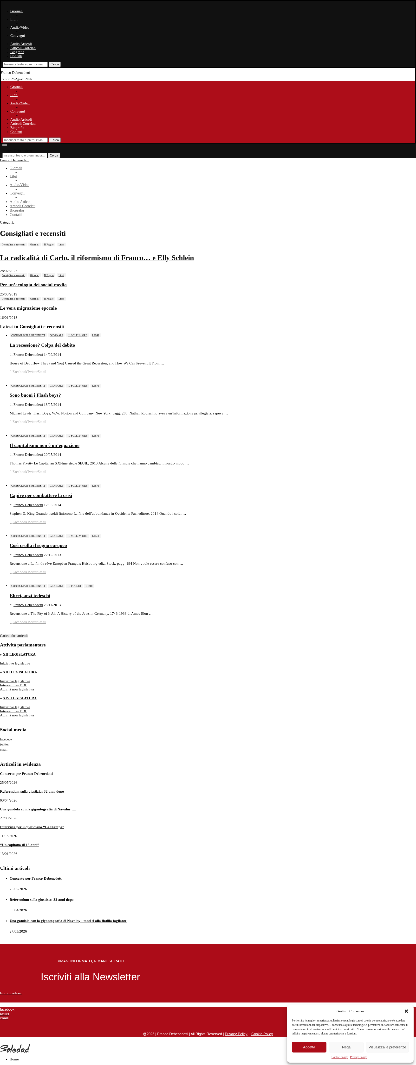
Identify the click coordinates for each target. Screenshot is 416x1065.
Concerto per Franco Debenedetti (26, 774)
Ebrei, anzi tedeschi (30, 595)
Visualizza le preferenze (387, 1047)
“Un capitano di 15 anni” (19, 845)
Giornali (16, 11)
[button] (406, 1011)
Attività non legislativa (17, 689)
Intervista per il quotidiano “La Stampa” (32, 827)
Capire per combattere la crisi (41, 495)
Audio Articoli (21, 44)
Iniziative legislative (15, 663)
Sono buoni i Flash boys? (35, 395)
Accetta (309, 1047)
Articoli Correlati (23, 48)
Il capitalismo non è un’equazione (44, 445)
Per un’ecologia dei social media (33, 284)
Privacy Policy (358, 1057)
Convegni (17, 36)
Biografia (17, 52)
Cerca (55, 64)
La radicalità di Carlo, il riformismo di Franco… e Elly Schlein (97, 258)
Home (14, 1059)
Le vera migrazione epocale (28, 308)
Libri (14, 19)
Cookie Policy (340, 1057)
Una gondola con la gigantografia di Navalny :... (38, 809)
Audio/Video (20, 27)
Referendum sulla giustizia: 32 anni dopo (32, 791)
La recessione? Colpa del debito (42, 345)
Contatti (16, 56)
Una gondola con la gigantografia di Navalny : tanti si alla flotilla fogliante (68, 921)
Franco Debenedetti (28, 355)
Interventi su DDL (13, 685)
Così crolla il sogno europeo (38, 545)
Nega (346, 1047)
